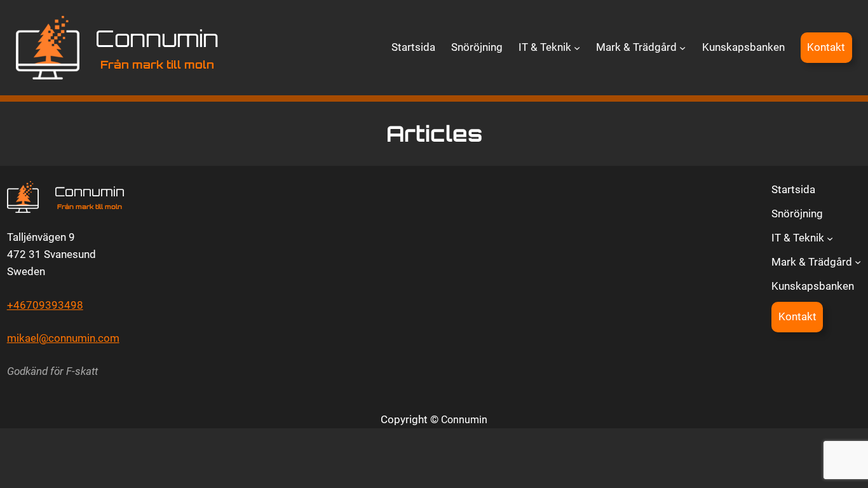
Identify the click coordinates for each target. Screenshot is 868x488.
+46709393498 (45, 305)
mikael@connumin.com (63, 338)
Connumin (157, 38)
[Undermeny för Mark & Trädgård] (682, 47)
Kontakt (826, 47)
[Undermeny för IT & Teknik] (577, 47)
